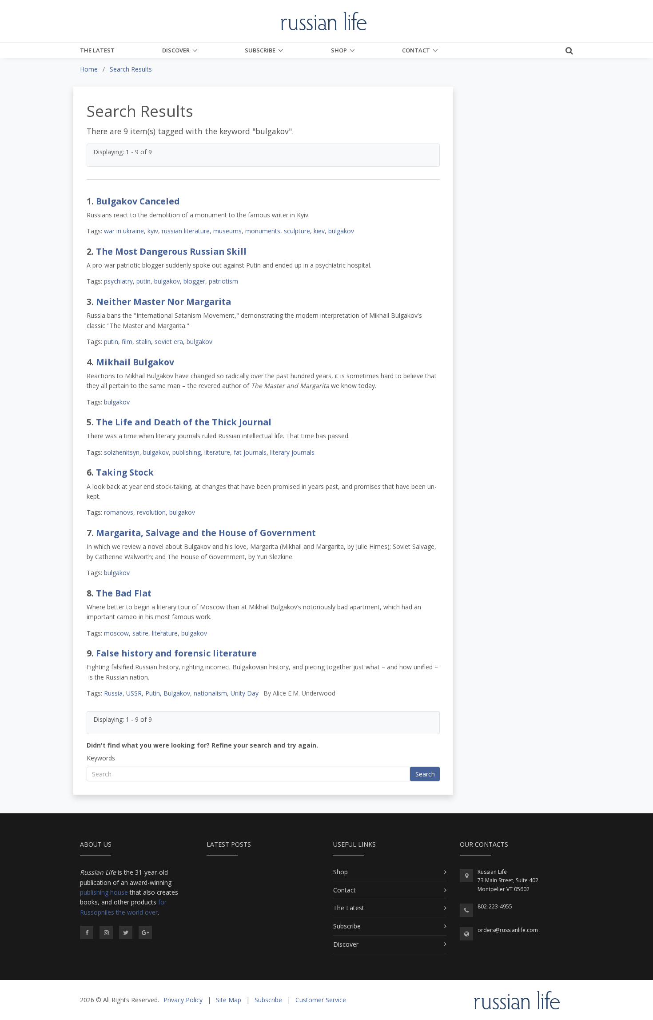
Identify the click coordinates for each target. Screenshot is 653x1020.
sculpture (297, 231)
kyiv (152, 231)
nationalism (210, 693)
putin (143, 281)
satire (140, 633)
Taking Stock (125, 472)
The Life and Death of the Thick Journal (183, 422)
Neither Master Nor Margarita (163, 302)
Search (425, 774)
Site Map (228, 1000)
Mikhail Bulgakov (135, 362)
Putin (152, 693)
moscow (116, 633)
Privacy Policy (183, 1000)
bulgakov (341, 231)
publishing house (104, 892)
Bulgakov (176, 693)
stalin (143, 341)
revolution (151, 512)
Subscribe (260, 50)
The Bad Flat (123, 593)
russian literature (186, 231)
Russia (113, 693)
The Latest (97, 50)
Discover (176, 50)
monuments (262, 231)
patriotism (223, 281)
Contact (416, 50)
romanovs (118, 512)
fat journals (250, 452)
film (127, 341)
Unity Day (245, 693)
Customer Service (320, 1000)
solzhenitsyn (121, 452)
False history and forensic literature (176, 653)
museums (227, 231)
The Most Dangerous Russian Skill (171, 251)
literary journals (292, 452)
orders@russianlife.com (508, 930)
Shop (339, 50)
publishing (186, 452)
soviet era (169, 341)
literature (217, 452)
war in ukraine (124, 231)
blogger (194, 281)
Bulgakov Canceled (138, 201)
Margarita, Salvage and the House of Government (206, 533)
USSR (134, 693)
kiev (319, 231)
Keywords (101, 758)
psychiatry (118, 281)
